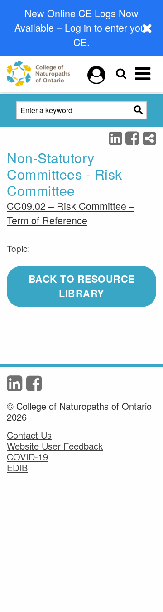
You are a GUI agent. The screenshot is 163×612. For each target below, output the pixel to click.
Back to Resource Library (82, 286)
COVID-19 (27, 456)
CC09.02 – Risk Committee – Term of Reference (70, 213)
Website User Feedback (55, 446)
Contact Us (29, 435)
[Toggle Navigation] (142, 73)
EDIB (17, 467)
